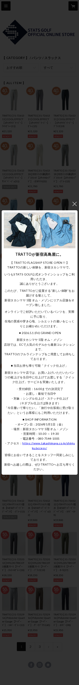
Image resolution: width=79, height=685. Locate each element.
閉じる (74, 204)
